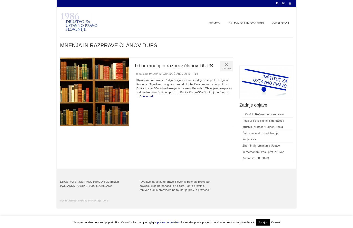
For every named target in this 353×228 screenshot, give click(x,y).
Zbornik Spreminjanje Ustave (261, 145)
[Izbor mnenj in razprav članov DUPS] (94, 91)
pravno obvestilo (168, 222)
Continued (146, 96)
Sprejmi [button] (263, 222)
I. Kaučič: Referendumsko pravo (263, 114)
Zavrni (275, 222)
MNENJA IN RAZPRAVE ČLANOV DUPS (169, 74)
